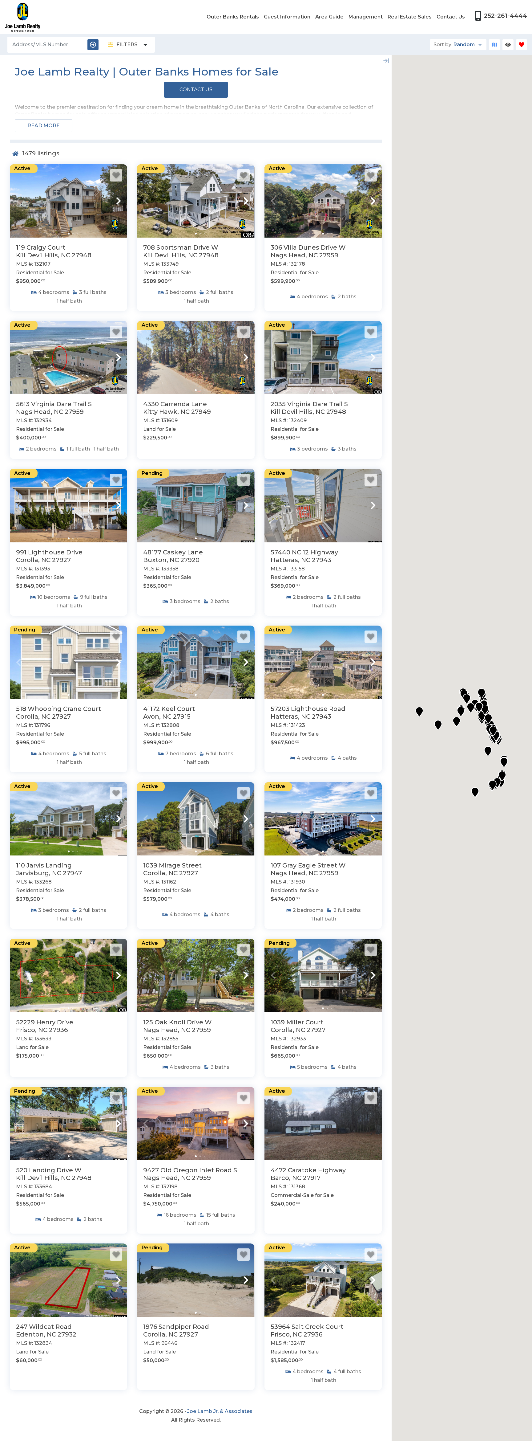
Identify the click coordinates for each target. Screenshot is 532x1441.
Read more (43, 126)
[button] (18, 201)
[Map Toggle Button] (494, 44)
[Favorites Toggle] (521, 44)
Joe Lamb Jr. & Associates (219, 1411)
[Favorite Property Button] (116, 175)
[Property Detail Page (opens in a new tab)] (68, 201)
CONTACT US (195, 89)
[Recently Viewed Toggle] (508, 44)
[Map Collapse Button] (386, 60)
